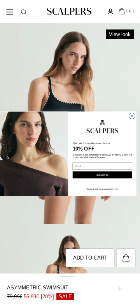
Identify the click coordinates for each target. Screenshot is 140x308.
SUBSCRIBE (102, 175)
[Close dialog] (132, 116)
